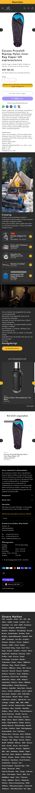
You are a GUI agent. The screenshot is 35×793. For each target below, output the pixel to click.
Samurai (29, 743)
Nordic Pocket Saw (8, 714)
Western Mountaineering (17, 783)
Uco (28, 774)
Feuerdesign (6, 659)
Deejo (4, 651)
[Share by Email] (11, 107)
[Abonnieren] (31, 518)
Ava (11, 625)
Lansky (26, 697)
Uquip (12, 777)
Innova (4, 691)
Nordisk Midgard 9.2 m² (18, 237)
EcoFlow (5, 656)
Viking (4, 780)
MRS (17, 702)
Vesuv (18, 777)
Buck (28, 633)
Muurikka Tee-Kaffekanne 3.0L (17, 255)
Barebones (28, 625)
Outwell (28, 725)
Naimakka (26, 708)
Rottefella (10, 743)
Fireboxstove (6, 662)
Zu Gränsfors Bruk (12, 348)
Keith (19, 694)
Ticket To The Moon (8, 771)
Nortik (10, 717)
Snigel (28, 751)
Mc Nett (11, 705)
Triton (4, 774)
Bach (16, 625)
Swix (20, 763)
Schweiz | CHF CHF (14, 584)
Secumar (19, 748)
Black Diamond (21, 628)
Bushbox (5, 636)
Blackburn (12, 631)
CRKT (4, 639)
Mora (12, 708)
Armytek (22, 622)
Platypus (5, 737)
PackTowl (12, 728)
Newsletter (6, 504)
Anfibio (10, 622)
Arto (28, 622)
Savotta (9, 746)
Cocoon (19, 642)
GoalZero (26, 671)
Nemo (11, 711)
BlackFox (5, 631)
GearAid (12, 671)
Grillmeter (25, 674)
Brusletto (22, 633)
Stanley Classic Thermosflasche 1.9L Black (17, 398)
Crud (23, 648)
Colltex (11, 645)
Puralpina (5, 740)
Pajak (18, 728)
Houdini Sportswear (20, 685)
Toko (17, 771)
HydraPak (12, 688)
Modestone (5, 708)
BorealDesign (21, 631)
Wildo (28, 783)
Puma (23, 737)
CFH (30, 636)
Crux (28, 648)
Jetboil (30, 691)
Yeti (25, 789)
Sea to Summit (24, 746)
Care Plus (18, 639)
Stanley (4, 757)
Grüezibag (23, 677)
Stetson (17, 757)
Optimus (28, 720)
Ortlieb (21, 723)
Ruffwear (18, 743)
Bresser (4, 633)
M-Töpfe (12, 702)
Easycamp (22, 654)
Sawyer (15, 746)
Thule (18, 769)
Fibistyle (22, 659)
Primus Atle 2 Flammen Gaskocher (19, 246)
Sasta (4, 746)
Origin (4, 723)
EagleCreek (6, 654)
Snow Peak (5, 754)
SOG (24, 743)
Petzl (22, 734)
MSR (22, 702)
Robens (28, 740)
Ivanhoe (10, 691)
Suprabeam (14, 760)
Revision (22, 740)
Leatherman (6, 700)
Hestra (21, 682)
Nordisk (18, 714)
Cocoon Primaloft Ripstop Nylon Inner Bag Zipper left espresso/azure (16, 456)
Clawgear (12, 642)
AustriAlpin (5, 625)
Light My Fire (22, 700)
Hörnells (29, 688)
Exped (22, 656)
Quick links (6, 500)
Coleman (5, 645)
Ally (29, 619)
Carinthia (26, 639)
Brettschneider (13, 633)
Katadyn (14, 694)
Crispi (18, 648)
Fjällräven (5, 665)
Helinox (13, 679)
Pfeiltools (28, 734)
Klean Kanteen (6, 697)
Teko (28, 766)
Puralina (28, 737)
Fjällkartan (27, 662)
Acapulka (9, 619)
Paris (15, 731)
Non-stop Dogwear (26, 711)
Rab (11, 740)
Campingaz (10, 639)
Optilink (21, 720)
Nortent (4, 717)
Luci (29, 700)
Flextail (17, 665)
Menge (4, 77)
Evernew (16, 656)
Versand (10, 73)
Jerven (24, 691)
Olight (4, 720)
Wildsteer (5, 786)
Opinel (15, 720)
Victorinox (24, 777)
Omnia (9, 720)
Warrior (17, 780)
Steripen (11, 757)
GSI (23, 668)
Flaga (12, 665)
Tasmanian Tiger (20, 766)
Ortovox (28, 723)
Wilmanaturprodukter (17, 786)
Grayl (19, 674)
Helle (19, 679)
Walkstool (11, 780)
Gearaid (19, 671)
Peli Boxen (21, 731)
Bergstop (12, 628)
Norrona (25, 714)
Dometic (10, 651)
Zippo (29, 789)
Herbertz (14, 682)
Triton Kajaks (11, 774)
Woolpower (6, 789)
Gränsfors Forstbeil (18, 264)
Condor (22, 645)
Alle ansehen (30, 406)
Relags (15, 740)
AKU (3, 619)
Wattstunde (25, 780)
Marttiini (5, 705)
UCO (24, 774)
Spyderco (18, 754)
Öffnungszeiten (7, 542)
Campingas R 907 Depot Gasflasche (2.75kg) (17, 276)
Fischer (14, 662)
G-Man (19, 668)
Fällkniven (12, 668)
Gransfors (12, 674)
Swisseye (15, 763)
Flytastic (23, 665)
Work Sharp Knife (16, 789)
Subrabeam (6, 760)
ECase (30, 651)
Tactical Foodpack (8, 766)
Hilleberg (27, 682)
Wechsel (5, 783)
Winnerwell (28, 786)
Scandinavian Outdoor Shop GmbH (15, 523)
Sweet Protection (24, 760)
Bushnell (25, 636)
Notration (26, 717)
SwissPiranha (6, 763)
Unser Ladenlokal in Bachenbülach (14, 470)
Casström (5, 642)
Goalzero (5, 674)
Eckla (28, 654)
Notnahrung (18, 717)
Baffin (21, 625)
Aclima (16, 619)
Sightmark (26, 748)
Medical (29, 705)
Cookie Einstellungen (8, 588)
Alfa (25, 619)
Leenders (14, 700)
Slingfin (21, 751)
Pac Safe (5, 728)
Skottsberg (14, 751)
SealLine (5, 748)
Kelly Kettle (26, 694)
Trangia (22, 771)
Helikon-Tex (6, 679)
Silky (3, 751)
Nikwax (16, 711)
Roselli (4, 743)
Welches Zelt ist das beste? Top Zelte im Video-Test (16, 514)
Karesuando (6, 694)
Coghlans (26, 642)
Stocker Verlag (26, 757)
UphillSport (5, 777)
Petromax (16, 734)
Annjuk (16, 622)
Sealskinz (12, 748)
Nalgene (5, 711)
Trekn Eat (29, 771)
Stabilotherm (27, 754)
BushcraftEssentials (15, 636)
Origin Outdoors (12, 723)
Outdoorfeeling (20, 725)
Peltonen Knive (7, 734)
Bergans (5, 628)
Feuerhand (14, 659)
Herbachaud (6, 682)
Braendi (30, 631)
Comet (17, 645)
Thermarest (11, 769)
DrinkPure (17, 651)
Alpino (4, 622)
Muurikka (18, 708)
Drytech (24, 651)
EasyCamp (14, 654)
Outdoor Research (8, 725)
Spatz (12, 754)
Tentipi (4, 769)
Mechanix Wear (20, 705)
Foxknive (5, 668)
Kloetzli (15, 697)
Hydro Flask (21, 688)
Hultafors (5, 688)
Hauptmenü (6, 495)
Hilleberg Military (7, 685)
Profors (17, 737)
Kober (21, 697)
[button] (3, 8)
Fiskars (20, 662)
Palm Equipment (26, 728)
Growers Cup (14, 677)
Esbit (10, 656)
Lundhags (5, 702)
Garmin (28, 668)
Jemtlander (17, 691)
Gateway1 (5, 671)
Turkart (19, 774)
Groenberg (5, 677)
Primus (11, 737)
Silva (8, 751)
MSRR (27, 702)
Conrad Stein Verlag (8, 648)
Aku (20, 619)
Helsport (25, 679)
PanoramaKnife (7, 731)
